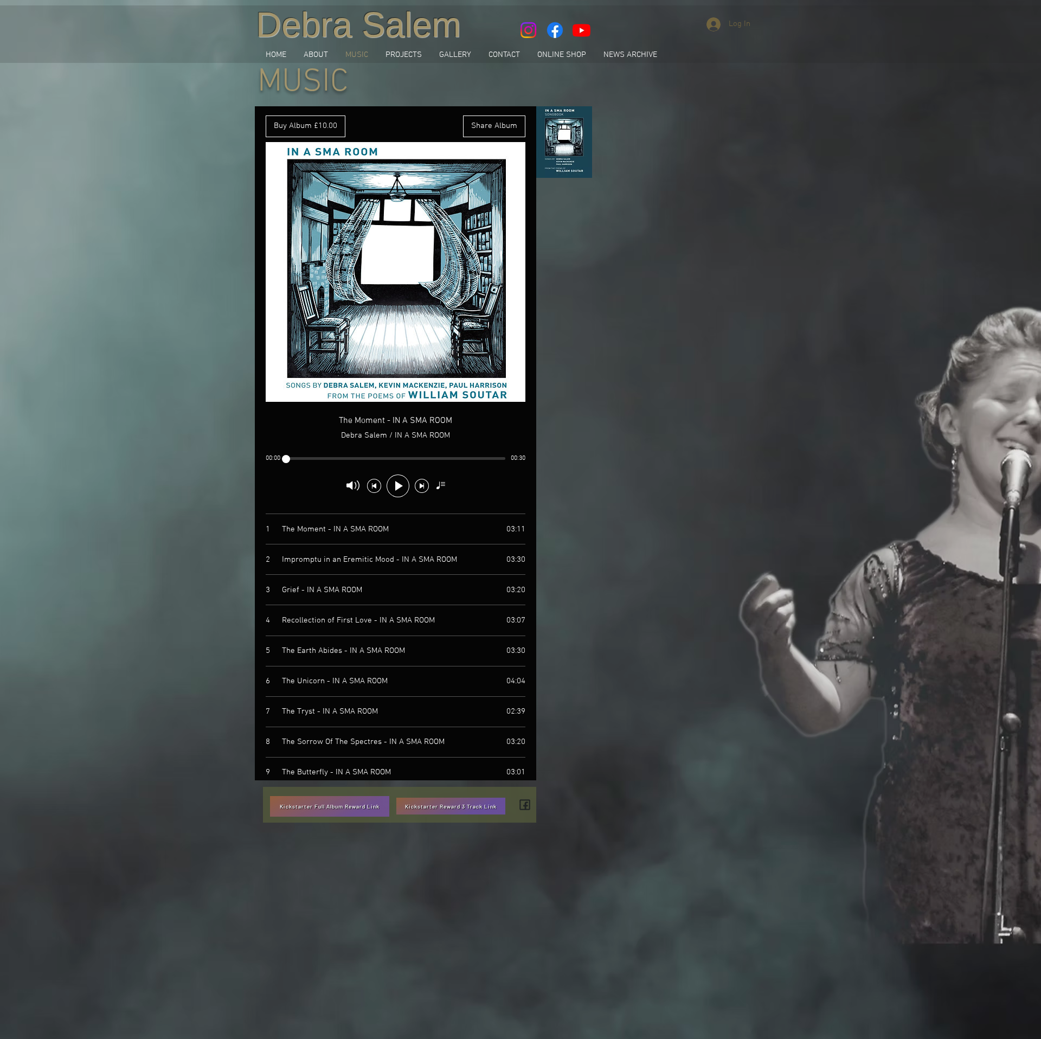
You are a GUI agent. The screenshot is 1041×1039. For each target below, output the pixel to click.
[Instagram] (528, 30)
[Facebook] (555, 30)
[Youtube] (581, 30)
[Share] (525, 804)
